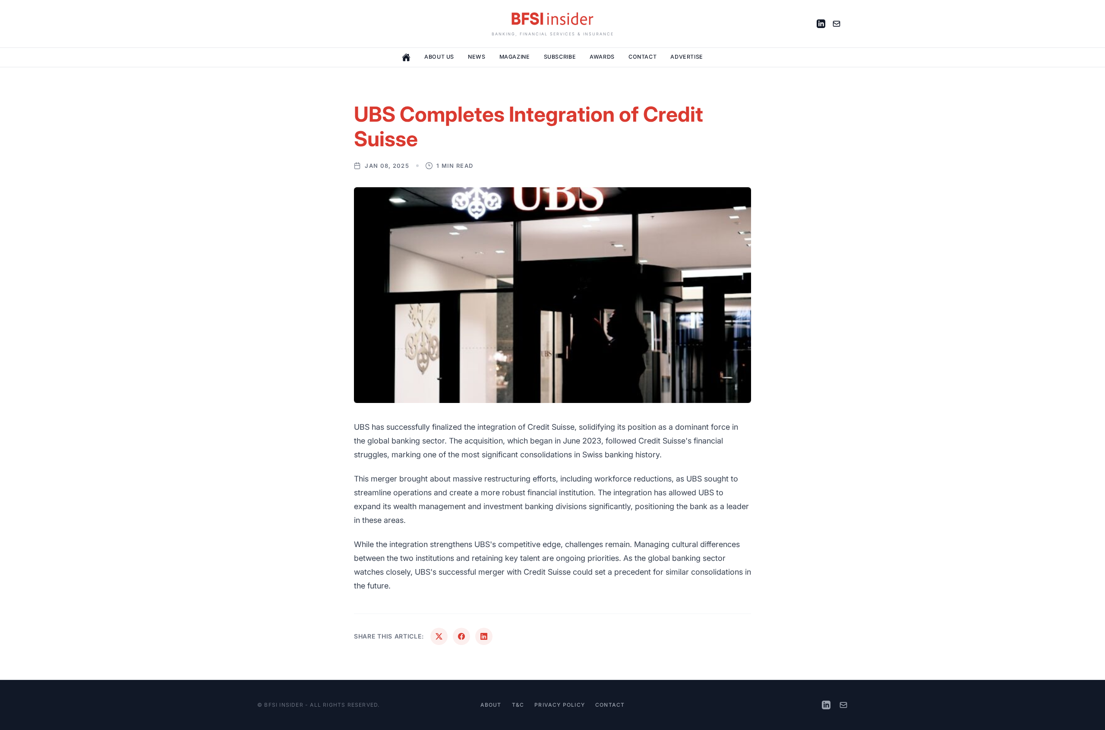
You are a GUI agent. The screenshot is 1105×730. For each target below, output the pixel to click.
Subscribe (560, 56)
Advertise (686, 56)
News (477, 56)
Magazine (514, 56)
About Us (439, 56)
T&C (518, 705)
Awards (602, 56)
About (491, 705)
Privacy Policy (559, 705)
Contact (642, 56)
